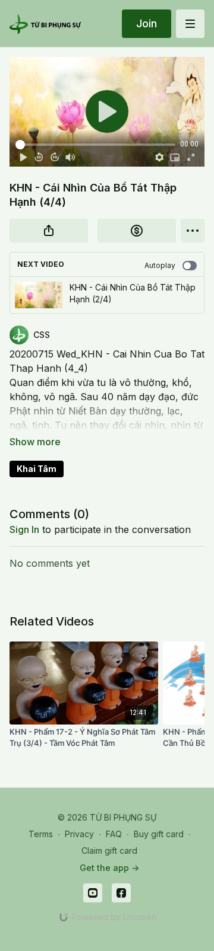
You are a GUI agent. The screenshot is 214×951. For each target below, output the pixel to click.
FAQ (114, 834)
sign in (24, 529)
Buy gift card (159, 834)
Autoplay (159, 265)
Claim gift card (109, 850)
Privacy (79, 834)
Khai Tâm (36, 469)
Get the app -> (109, 868)
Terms (41, 834)
